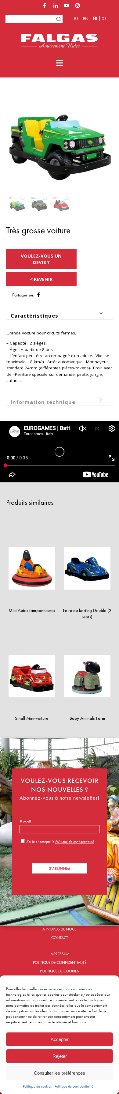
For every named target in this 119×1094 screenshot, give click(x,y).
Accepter (60, 1039)
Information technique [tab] (43, 402)
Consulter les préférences (59, 1073)
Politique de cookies (37, 1086)
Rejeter (59, 1056)
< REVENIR (41, 279)
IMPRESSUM (59, 953)
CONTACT (59, 937)
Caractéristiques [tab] (34, 315)
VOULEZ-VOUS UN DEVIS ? (41, 259)
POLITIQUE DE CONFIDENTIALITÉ (59, 962)
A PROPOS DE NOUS (59, 929)
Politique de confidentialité (74, 1086)
